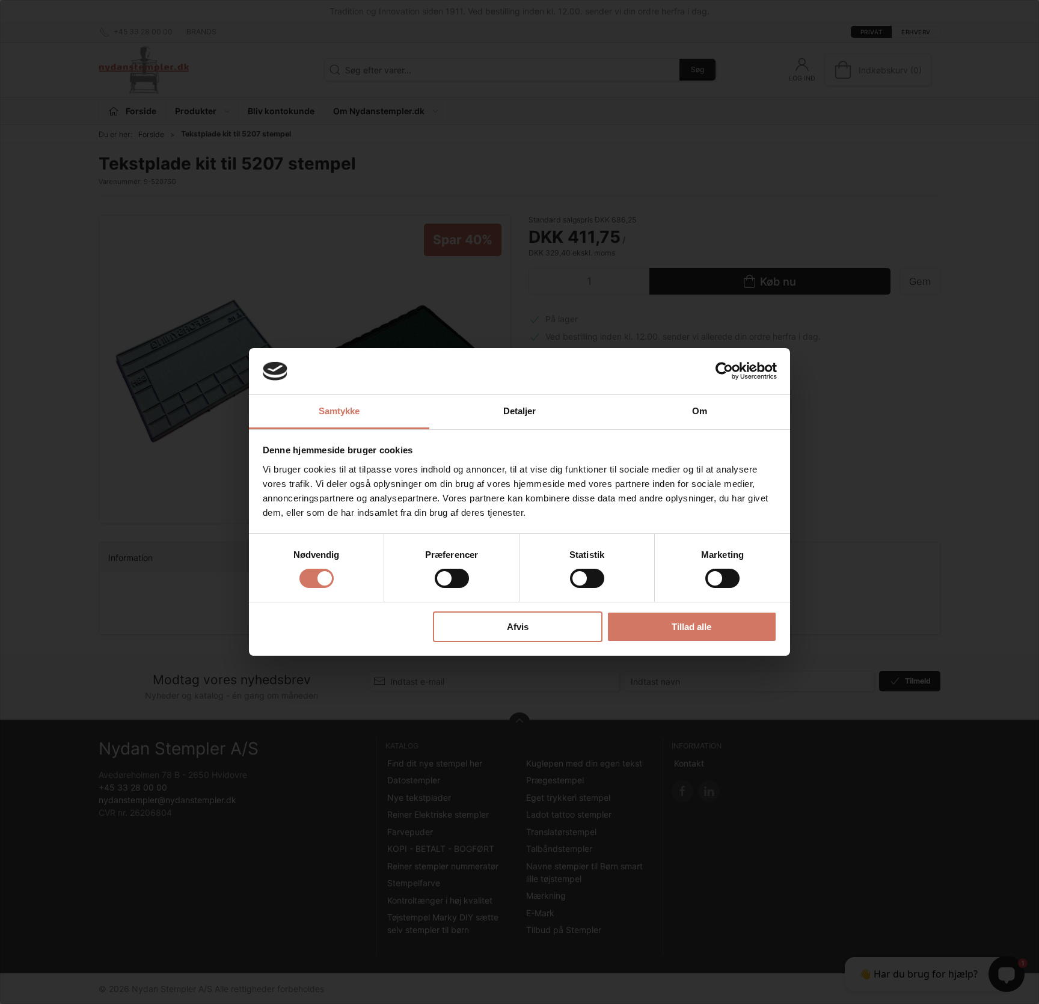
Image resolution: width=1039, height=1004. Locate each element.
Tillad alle (691, 627)
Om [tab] (699, 411)
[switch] (452, 578)
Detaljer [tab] (519, 411)
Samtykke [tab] (339, 411)
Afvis (518, 627)
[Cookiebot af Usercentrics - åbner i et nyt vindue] (724, 371)
